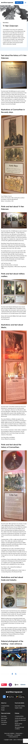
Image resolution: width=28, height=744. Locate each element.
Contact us (3, 724)
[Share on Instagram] (12, 674)
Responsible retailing (20, 706)
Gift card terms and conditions (19, 728)
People (3, 710)
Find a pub (19, 2)
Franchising (3, 716)
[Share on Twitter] (16, 674)
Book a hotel (4, 718)
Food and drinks (19, 703)
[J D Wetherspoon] (7, 2)
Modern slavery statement (18, 724)
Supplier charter (18, 708)
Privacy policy (19, 733)
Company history (5, 706)
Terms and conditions (9, 733)
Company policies (19, 716)
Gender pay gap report (20, 718)
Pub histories (4, 722)
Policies (17, 713)
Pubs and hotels (5, 713)
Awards (3, 708)
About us (3, 703)
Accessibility (17, 735)
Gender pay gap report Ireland (20, 721)
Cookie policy (9, 735)
